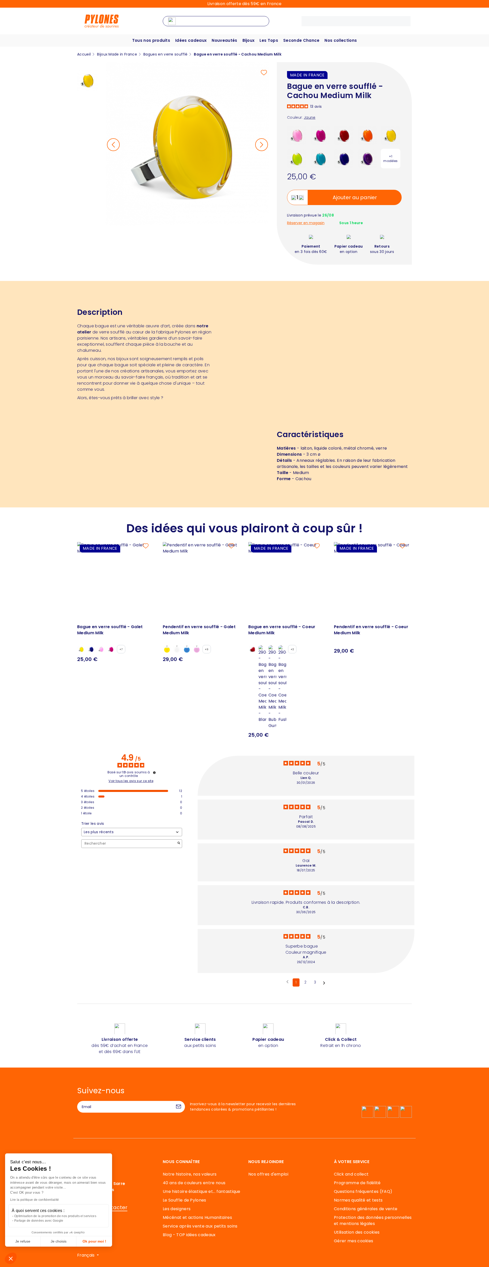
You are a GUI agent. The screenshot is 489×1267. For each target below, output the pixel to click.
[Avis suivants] (324, 983)
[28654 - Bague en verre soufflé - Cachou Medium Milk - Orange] (367, 135)
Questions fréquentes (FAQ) (363, 1191)
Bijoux (248, 40)
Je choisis (58, 1241)
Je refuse (22, 1241)
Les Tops (269, 40)
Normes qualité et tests (358, 1200)
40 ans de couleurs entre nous (194, 1183)
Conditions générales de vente (365, 1209)
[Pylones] (101, 21)
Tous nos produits (151, 40)
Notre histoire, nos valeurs (190, 1174)
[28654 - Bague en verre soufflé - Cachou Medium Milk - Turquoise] (320, 158)
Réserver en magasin (305, 223)
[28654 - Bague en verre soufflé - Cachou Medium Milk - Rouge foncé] (344, 135)
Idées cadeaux (191, 40)
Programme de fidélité (357, 1183)
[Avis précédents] (287, 982)
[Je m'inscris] (178, 1107)
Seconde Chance (301, 40)
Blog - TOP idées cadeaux (189, 1235)
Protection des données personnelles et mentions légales (373, 1220)
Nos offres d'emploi (268, 1174)
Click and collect (351, 1174)
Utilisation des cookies (356, 1232)
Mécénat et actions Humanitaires (197, 1217)
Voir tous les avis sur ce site (130, 781)
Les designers (177, 1209)
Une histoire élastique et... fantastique (201, 1191)
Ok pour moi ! (94, 1241)
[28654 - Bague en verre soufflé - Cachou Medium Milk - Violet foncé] (367, 158)
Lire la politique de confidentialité (34, 1200)
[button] (11, 1258)
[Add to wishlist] (264, 73)
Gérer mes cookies (353, 1241)
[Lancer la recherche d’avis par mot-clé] (179, 843)
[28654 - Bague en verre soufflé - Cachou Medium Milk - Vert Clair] (297, 158)
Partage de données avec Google (38, 1220)
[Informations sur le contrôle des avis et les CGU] (154, 773)
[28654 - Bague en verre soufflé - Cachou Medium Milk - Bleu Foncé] (344, 158)
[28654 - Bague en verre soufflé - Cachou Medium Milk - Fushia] (320, 135)
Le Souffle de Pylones (184, 1200)
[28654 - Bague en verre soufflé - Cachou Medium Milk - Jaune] (390, 135)
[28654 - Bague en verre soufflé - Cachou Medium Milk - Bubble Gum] (297, 135)
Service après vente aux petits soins (200, 1226)
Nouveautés (224, 40)
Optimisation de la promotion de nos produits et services (55, 1216)
